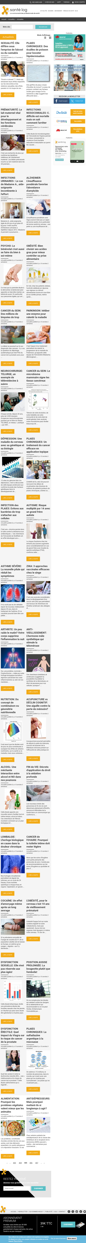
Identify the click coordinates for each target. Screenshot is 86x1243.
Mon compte (80, 2)
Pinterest (76, 1211)
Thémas (66, 2)
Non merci (72, 1238)
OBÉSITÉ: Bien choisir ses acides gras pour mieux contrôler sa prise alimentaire (36, 252)
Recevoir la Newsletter (69, 96)
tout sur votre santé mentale (78, 112)
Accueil (3, 19)
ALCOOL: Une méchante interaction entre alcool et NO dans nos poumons (11, 773)
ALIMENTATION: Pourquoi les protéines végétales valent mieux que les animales (12, 1105)
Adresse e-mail (9, 1185)
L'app (59, 2)
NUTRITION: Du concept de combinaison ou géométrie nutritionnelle (10, 706)
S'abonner (38, 1188)
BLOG (76, 11)
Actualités (43, 11)
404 (20, 1163)
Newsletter (22, 1211)
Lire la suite (7, 95)
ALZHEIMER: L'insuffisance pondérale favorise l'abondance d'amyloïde (37, 184)
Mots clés (6, 27)
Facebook (69, 1211)
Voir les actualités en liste (45, 38)
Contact (62, 1211)
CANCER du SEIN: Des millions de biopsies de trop (11, 314)
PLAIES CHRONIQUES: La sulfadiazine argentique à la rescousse (36, 1035)
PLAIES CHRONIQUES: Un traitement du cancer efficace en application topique (38, 445)
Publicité (48, 1211)
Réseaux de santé (68, 11)
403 (14, 1163)
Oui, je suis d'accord (58, 1238)
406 (31, 1163)
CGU (55, 1211)
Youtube (84, 1211)
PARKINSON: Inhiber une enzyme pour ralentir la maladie (38, 314)
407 (36, 1163)
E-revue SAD (49, 2)
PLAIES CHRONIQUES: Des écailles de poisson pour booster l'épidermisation (37, 50)
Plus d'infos (18, 1241)
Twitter (73, 1211)
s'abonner (68, 1224)
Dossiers (50, 11)
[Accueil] (6, 11)
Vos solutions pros (77, 130)
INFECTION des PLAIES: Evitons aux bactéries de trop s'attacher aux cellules (12, 512)
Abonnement (58, 11)
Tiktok (80, 1211)
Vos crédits (78, 121)
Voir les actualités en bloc (50, 38)
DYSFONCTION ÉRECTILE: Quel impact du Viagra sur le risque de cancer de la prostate (12, 1035)
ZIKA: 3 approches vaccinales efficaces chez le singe (37, 569)
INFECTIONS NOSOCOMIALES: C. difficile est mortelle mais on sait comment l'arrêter (38, 116)
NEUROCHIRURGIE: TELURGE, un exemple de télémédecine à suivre (12, 377)
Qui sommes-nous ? (36, 1211)
